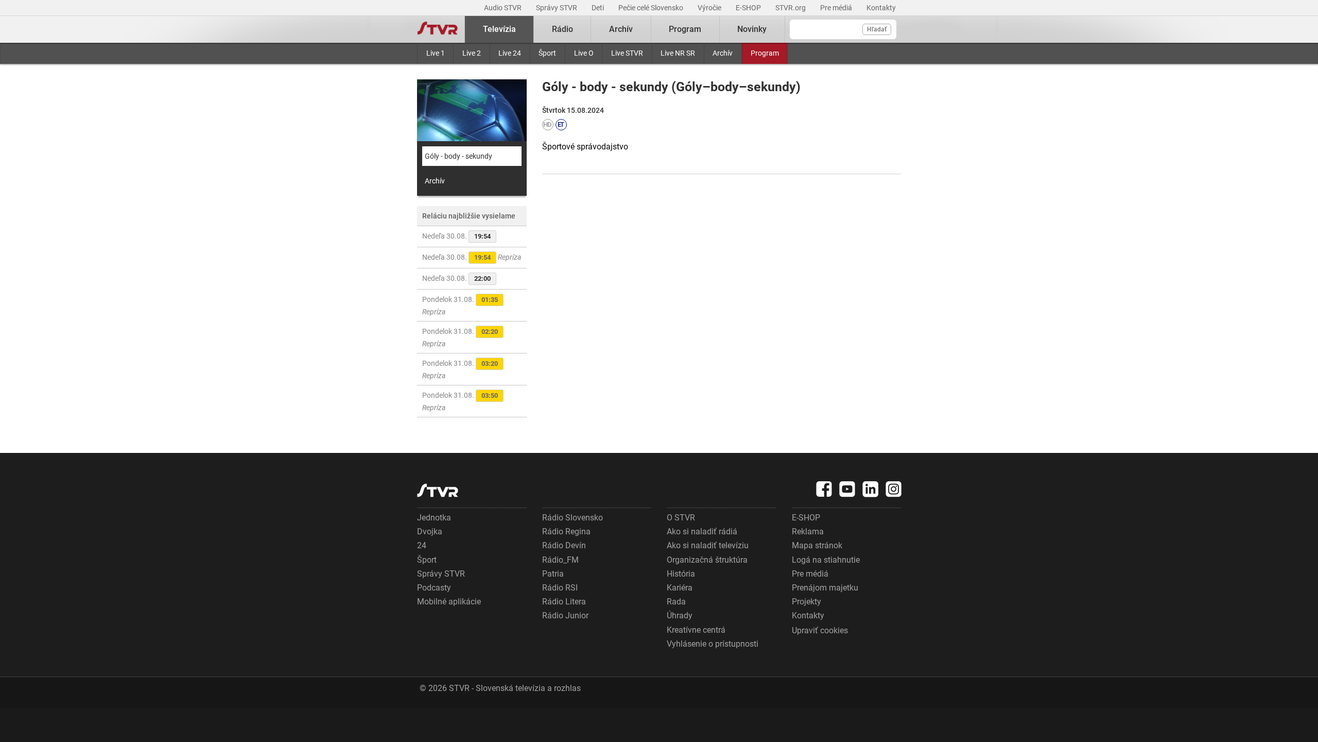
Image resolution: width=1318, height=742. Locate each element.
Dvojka (429, 531)
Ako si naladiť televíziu (708, 545)
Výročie (710, 8)
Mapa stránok (817, 545)
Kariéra (679, 588)
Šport (547, 53)
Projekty (806, 601)
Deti (598, 8)
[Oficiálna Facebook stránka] (824, 489)
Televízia (499, 29)
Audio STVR (503, 8)
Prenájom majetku (825, 588)
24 (421, 545)
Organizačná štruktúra (707, 560)
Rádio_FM (560, 560)
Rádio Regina (566, 531)
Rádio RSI (560, 588)
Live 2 (471, 53)
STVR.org (791, 8)
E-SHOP (749, 8)
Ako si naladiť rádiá (702, 531)
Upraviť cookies (820, 630)
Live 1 (435, 53)
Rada (676, 601)
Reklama (808, 531)
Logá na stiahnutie (826, 560)
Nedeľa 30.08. (456, 236)
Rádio (562, 29)
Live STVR (627, 53)
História (681, 574)
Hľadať (877, 29)
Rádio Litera (564, 601)
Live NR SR (678, 53)
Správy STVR (557, 8)
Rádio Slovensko (572, 517)
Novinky (752, 29)
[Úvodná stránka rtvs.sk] (437, 29)
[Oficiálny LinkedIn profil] (870, 489)
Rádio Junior (565, 615)
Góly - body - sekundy (458, 156)
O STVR (681, 517)
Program (765, 53)
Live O (584, 53)
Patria (553, 574)
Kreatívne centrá (696, 630)
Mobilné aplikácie (449, 601)
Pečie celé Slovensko (651, 8)
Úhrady (679, 615)
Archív (723, 53)
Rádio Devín (564, 545)
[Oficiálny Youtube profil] (847, 489)
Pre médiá (837, 8)
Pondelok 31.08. (460, 305)
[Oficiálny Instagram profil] (893, 489)
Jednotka (434, 517)
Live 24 (509, 53)
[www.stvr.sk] (437, 490)
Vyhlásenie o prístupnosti (712, 644)
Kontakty (881, 8)
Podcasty (434, 588)
